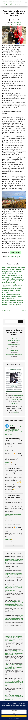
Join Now (14, 403)
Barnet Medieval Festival (14, 344)
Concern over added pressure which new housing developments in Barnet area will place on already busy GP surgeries (13, 287)
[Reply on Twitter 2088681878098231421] (6, 464)
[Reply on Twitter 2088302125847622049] (6, 541)
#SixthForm (18, 514)
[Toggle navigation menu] (25, 3)
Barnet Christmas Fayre (14, 340)
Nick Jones (17, 22)
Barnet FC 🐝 (10, 453)
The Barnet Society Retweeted (13, 450)
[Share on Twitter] (11, 24)
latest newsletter (17, 395)
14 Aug (19, 527)
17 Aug (7, 440)
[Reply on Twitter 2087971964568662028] (6, 521)
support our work (17, 399)
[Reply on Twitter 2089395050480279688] (6, 447)
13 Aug (7, 474)
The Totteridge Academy (14, 472)
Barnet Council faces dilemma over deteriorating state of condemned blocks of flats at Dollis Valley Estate (12, 295)
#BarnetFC (8, 462)
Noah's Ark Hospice (13, 257)
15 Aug (19, 453)
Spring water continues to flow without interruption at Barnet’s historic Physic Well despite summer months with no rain (13, 303)
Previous (7, 311)
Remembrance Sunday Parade (14, 354)
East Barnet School (12, 498)
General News (15, 252)
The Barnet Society (12, 439)
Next (22, 311)
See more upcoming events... (14, 338)
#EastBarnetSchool (10, 514)
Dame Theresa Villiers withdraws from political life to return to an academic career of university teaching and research (13, 270)
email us (15, 412)
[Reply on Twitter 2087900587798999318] (6, 491)
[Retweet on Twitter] (5, 450)
